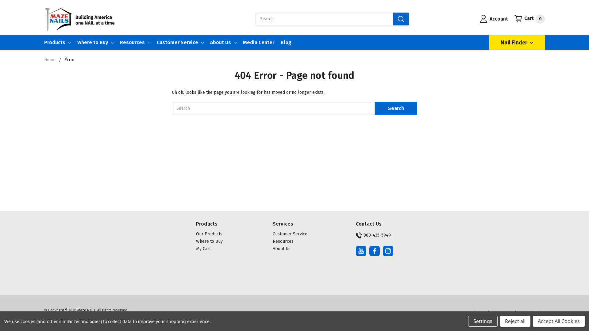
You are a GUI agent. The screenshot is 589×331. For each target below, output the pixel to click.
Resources (132, 42)
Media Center (258, 42)
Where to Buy (92, 42)
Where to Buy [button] (209, 241)
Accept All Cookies (559, 321)
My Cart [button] (203, 248)
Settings (482, 321)
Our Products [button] (209, 234)
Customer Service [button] (290, 234)
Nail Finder (514, 42)
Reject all (515, 321)
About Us (220, 42)
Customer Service (177, 42)
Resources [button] (283, 241)
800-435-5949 (377, 235)
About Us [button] (282, 248)
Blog (286, 42)
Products (54, 42)
